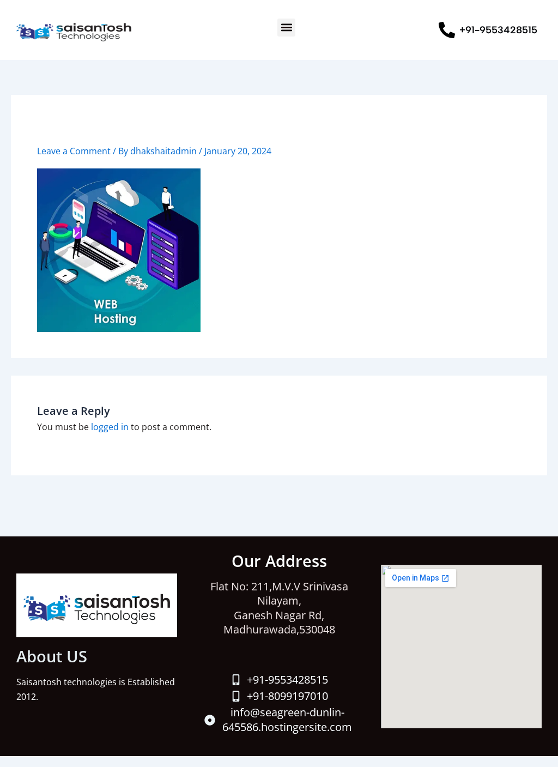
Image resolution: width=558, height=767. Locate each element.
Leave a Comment (74, 151)
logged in (110, 427)
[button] (286, 28)
